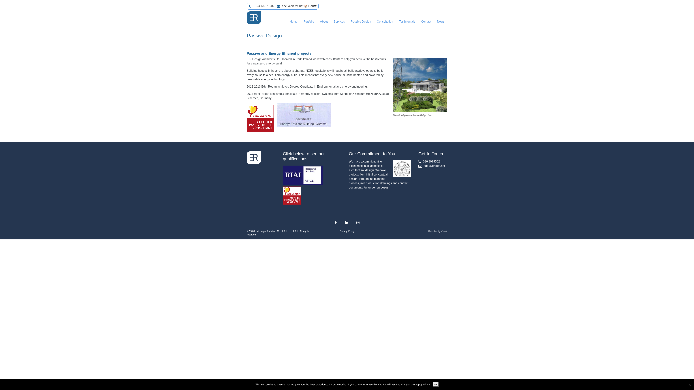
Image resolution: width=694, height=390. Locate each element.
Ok (435, 384)
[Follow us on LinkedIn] (346, 222)
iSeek (444, 231)
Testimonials (407, 21)
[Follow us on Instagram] (357, 222)
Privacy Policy (347, 231)
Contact (426, 21)
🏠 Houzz (310, 6)
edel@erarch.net (292, 6)
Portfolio (308, 21)
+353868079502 (263, 6)
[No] (689, 385)
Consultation (385, 21)
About (324, 21)
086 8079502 (431, 161)
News (440, 21)
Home (293, 21)
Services (339, 21)
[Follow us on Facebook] (336, 222)
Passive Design (361, 21)
